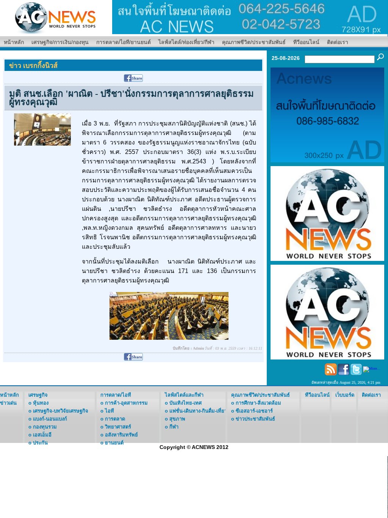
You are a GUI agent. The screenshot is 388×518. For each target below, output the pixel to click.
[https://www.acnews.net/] (250, 16)
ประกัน (40, 443)
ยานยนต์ (114, 443)
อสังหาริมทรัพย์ (121, 435)
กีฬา (173, 427)
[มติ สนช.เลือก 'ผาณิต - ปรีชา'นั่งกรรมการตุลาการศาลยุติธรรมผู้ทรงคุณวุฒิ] (42, 129)
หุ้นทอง (40, 403)
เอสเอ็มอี (42, 435)
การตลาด (115, 419)
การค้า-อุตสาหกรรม (126, 403)
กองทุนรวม (45, 427)
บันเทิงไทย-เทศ (185, 403)
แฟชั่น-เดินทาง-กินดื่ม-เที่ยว (198, 411)
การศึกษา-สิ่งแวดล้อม (258, 403)
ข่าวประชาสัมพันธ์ (255, 419)
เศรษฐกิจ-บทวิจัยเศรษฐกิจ (60, 411)
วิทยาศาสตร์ (118, 427)
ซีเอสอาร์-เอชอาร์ (254, 411)
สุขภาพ (177, 419)
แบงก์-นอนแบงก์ (50, 419)
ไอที (109, 411)
